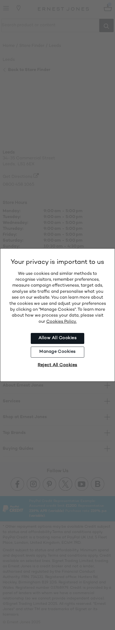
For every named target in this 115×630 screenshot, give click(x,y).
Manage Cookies (57, 352)
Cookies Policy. (61, 322)
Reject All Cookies (57, 365)
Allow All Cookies (57, 338)
